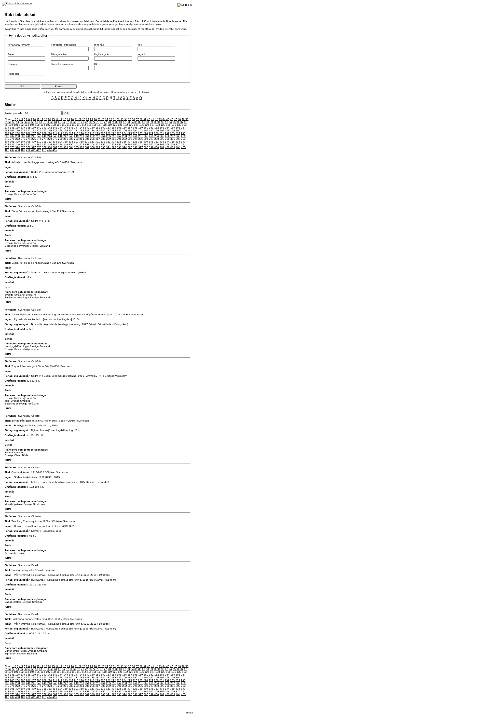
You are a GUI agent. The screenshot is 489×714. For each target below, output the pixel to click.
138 (28, 127)
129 (163, 124)
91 (158, 122)
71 (82, 122)
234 (177, 133)
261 (140, 136)
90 (155, 122)
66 (63, 122)
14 (49, 119)
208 (39, 133)
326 (124, 141)
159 (140, 127)
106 (42, 124)
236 (7, 136)
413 (44, 150)
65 (59, 122)
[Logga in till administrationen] (184, 4)
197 (162, 130)
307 (23, 141)
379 (44, 147)
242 (39, 136)
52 (9, 122)
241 (33, 136)
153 (108, 127)
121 (120, 124)
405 (183, 147)
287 (98, 138)
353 (87, 144)
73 (90, 122)
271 (12, 138)
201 (183, 130)
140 (39, 127)
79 (113, 122)
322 (103, 141)
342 (28, 144)
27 (99, 119)
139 (33, 127)
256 (114, 136)
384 (71, 147)
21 (76, 119)
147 (76, 127)
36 (133, 119)
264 (156, 136)
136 (17, 127)
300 (167, 138)
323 (108, 141)
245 (55, 136)
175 (44, 130)
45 (167, 119)
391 (108, 147)
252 (92, 136)
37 (137, 119)
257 (119, 136)
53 (13, 122)
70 (78, 122)
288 (103, 138)
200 (178, 130)
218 (92, 133)
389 (98, 147)
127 (152, 124)
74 (94, 122)
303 (183, 138)
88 (147, 122)
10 (34, 119)
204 (17, 133)
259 (130, 136)
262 (146, 136)
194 (146, 130)
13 (45, 119)
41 (152, 119)
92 (162, 122)
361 (130, 144)
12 (41, 119)
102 (21, 124)
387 (87, 147)
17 (60, 119)
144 (60, 127)
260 (135, 136)
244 (49, 136)
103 (26, 124)
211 (55, 133)
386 (81, 147)
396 (135, 147)
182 (81, 130)
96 (178, 122)
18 (64, 119)
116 (94, 124)
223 (119, 133)
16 (57, 119)
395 (130, 147)
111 (69, 124)
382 (60, 147)
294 (135, 138)
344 (39, 144)
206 (28, 133)
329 (140, 141)
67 (67, 122)
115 (89, 124)
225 (129, 133)
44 (164, 119)
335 (172, 141)
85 (136, 122)
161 (151, 127)
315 (65, 141)
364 (146, 144)
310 (39, 141)
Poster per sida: (14, 113)
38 (141, 119)
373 (12, 147)
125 (141, 124)
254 (103, 136)
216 (81, 133)
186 (103, 130)
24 (87, 119)
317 (76, 141)
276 (39, 138)
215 (76, 133)
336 (177, 141)
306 (17, 141)
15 (53, 119)
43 (160, 119)
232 (167, 133)
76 (101, 122)
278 (49, 138)
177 (55, 130)
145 (65, 127)
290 (114, 138)
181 (76, 130)
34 (125, 119)
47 (175, 119)
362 (135, 144)
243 (44, 136)
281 (65, 138)
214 (71, 133)
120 (115, 124)
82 (124, 122)
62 (48, 122)
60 (40, 122)
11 (38, 119)
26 (95, 119)
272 (17, 138)
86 (139, 122)
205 (23, 133)
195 (151, 130)
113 (79, 124)
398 (146, 147)
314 (60, 141)
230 (156, 133)
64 (55, 122)
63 (51, 122)
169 (12, 130)
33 (122, 119)
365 (151, 144)
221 (108, 133)
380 (49, 147)
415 (54, 150)
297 (151, 138)
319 (87, 141)
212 (60, 133)
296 (146, 138)
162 (156, 127)
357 (108, 144)
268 (178, 136)
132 (179, 124)
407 (12, 150)
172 (28, 130)
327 (129, 141)
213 (65, 133)
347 (55, 144)
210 (49, 133)
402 (167, 147)
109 (59, 124)
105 (37, 124)
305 (12, 141)
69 (74, 122)
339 (12, 144)
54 (17, 122)
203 (12, 133)
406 (7, 150)
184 (92, 130)
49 (183, 119)
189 (119, 130)
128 (157, 124)
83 (128, 122)
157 (130, 127)
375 (23, 147)
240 (28, 136)
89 (151, 122)
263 (151, 136)
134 (7, 127)
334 (167, 141)
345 (44, 144)
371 (183, 144)
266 (167, 136)
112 (74, 124)
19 (68, 119)
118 (104, 124)
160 (146, 127)
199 (172, 130)
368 (167, 144)
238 (17, 136)
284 (81, 138)
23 (83, 119)
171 (23, 130)
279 (55, 138)
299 (162, 138)
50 (186, 119)
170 (17, 130)
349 (65, 144)
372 (7, 147)
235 (183, 133)
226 (135, 133)
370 (178, 144)
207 (33, 133)
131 (173, 124)
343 (33, 144)
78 (109, 122)
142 (49, 127)
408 (17, 150)
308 (28, 141)
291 (119, 138)
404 (178, 147)
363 (140, 144)
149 (87, 127)
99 (6, 124)
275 (33, 138)
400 (156, 147)
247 (65, 136)
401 (162, 147)
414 (49, 150)
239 (23, 136)
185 (98, 130)
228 (145, 133)
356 (103, 144)
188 (114, 130)
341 (23, 144)
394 (124, 147)
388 (92, 147)
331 (151, 141)
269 (183, 136)
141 (44, 127)
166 (178, 127)
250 (81, 136)
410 (28, 150)
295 (140, 138)
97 (181, 122)
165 (172, 127)
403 (172, 147)
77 (105, 122)
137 (23, 127)
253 (98, 136)
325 (119, 141)
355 (98, 144)
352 (81, 144)
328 (135, 141)
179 (65, 130)
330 (145, 141)
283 (76, 138)
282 (71, 138)
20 (72, 119)
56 (25, 122)
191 (130, 130)
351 (76, 144)
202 (7, 133)
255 (108, 136)
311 (44, 141)
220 (103, 133)
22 (80, 119)
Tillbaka (188, 712)
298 (156, 138)
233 (172, 133)
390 (103, 147)
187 (108, 130)
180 (71, 130)
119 (109, 124)
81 (120, 122)
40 (148, 119)
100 (10, 124)
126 (147, 124)
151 (98, 127)
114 (84, 124)
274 (28, 138)
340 (17, 144)
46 (171, 119)
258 (124, 136)
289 (108, 138)
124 (136, 124)
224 (124, 133)
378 (39, 147)
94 (170, 122)
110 (64, 124)
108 (53, 124)
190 (124, 130)
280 (60, 138)
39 (144, 119)
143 (55, 127)
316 (71, 141)
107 (48, 124)
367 (162, 144)
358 (114, 144)
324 (113, 141)
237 (12, 136)
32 (118, 119)
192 (135, 130)
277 (44, 138)
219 (97, 133)
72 (86, 122)
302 (178, 138)
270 (7, 138)
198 (167, 130)
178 (60, 130)
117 (99, 124)
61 (44, 122)
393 (119, 147)
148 (81, 127)
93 (166, 122)
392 (114, 147)
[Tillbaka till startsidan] (17, 3)
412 (38, 150)
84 (132, 122)
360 (124, 144)
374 (17, 147)
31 (114, 119)
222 (113, 133)
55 (21, 122)
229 (151, 133)
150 (92, 127)
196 (156, 130)
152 (103, 127)
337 (183, 141)
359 (119, 144)
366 (156, 144)
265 (162, 136)
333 (161, 141)
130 (168, 124)
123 (131, 124)
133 (184, 124)
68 (71, 122)
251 (87, 136)
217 (87, 133)
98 (185, 122)
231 (161, 133)
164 (167, 127)
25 (91, 119)
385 (76, 147)
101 (16, 124)
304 (7, 141)
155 (119, 127)
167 (183, 127)
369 (172, 144)
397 (140, 147)
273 (23, 138)
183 (87, 130)
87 (143, 122)
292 (124, 138)
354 (92, 144)
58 (32, 122)
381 (55, 147)
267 (172, 136)
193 (140, 130)
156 (124, 127)
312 (49, 141)
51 (6, 122)
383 (65, 147)
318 (81, 141)
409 (23, 150)
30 (110, 119)
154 (114, 127)
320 (92, 141)
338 (7, 144)
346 (49, 144)
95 (174, 122)
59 (36, 122)
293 (130, 138)
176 (49, 130)
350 (71, 144)
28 (102, 119)
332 (156, 141)
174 (39, 130)
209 (44, 133)
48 (179, 119)
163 (162, 127)
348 (60, 144)
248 (71, 136)
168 (7, 130)
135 (12, 127)
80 (116, 122)
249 (76, 136)
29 (106, 119)
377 (33, 147)
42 (156, 119)
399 (151, 147)
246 (60, 136)
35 (129, 119)
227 (140, 133)
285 (87, 138)
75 (97, 122)
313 (54, 141)
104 (32, 124)
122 (125, 124)
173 (33, 130)
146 (71, 127)
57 (29, 122)
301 (172, 138)
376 (28, 147)
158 (135, 127)
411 (33, 150)
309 (33, 141)
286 (92, 138)
